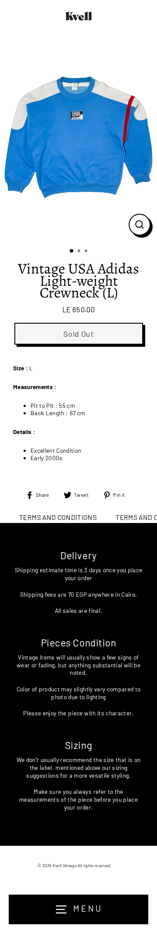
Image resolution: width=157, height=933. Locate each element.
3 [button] (87, 251)
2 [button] (80, 251)
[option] (78, 137)
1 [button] (72, 251)
